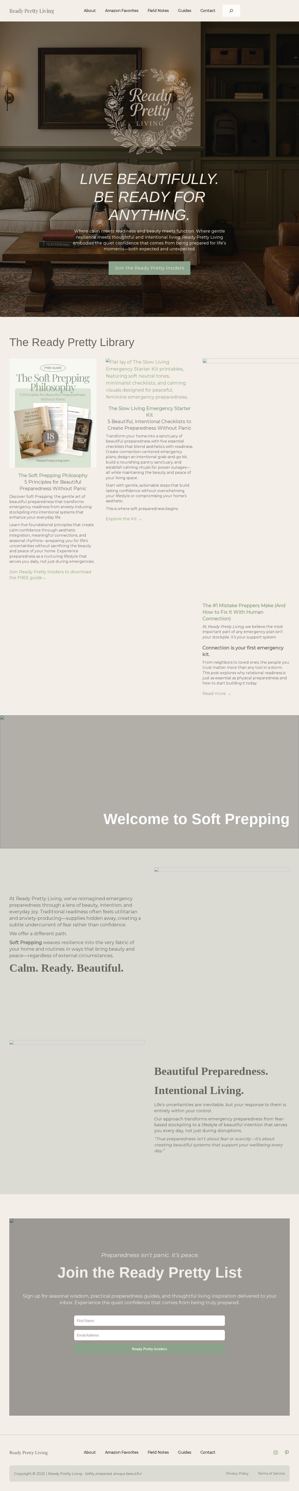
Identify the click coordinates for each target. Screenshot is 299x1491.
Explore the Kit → (124, 518)
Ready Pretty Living (31, 10)
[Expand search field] (231, 11)
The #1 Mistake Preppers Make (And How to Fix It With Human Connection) (244, 612)
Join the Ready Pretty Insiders (149, 268)
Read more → (217, 693)
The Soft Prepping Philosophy (53, 475)
